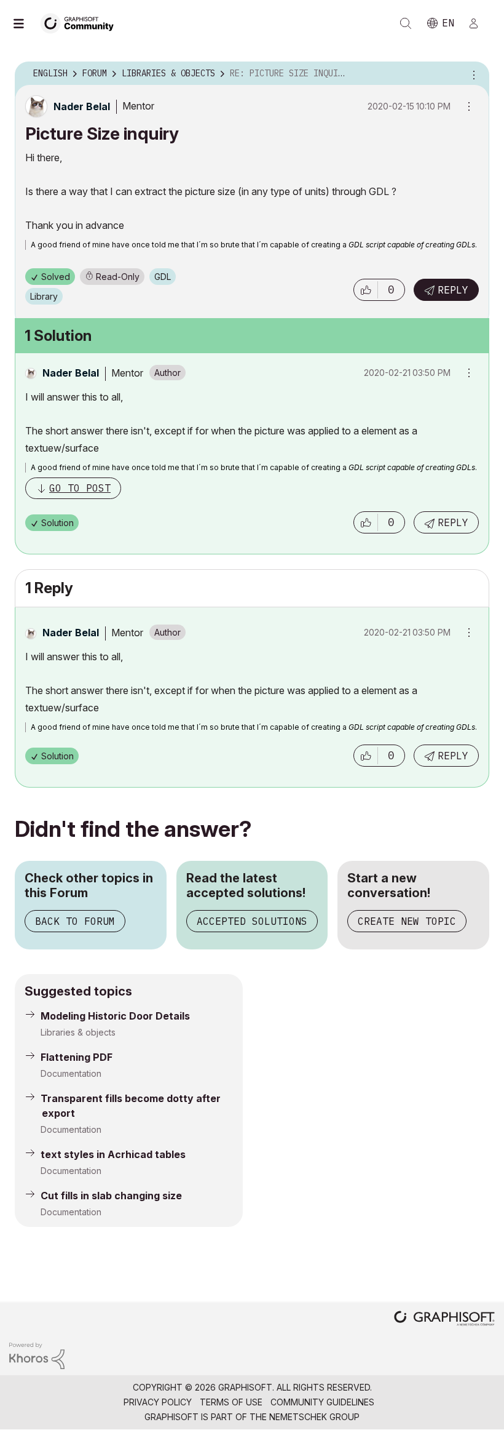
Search (405, 23)
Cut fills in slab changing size (111, 1195)
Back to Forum (75, 921)
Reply (453, 290)
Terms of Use (231, 1402)
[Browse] (24, 23)
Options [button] (472, 74)
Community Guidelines (322, 1402)
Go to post (80, 488)
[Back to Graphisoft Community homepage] (81, 22)
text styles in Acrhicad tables (113, 1154)
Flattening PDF (76, 1057)
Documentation (71, 1073)
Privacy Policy (158, 1402)
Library (44, 296)
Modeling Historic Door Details (115, 1016)
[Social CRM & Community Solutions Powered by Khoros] (37, 1354)
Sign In (479, 23)
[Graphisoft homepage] (444, 1319)
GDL (162, 276)
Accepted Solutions (252, 921)
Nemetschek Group (314, 1417)
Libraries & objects (78, 1032)
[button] (365, 289)
